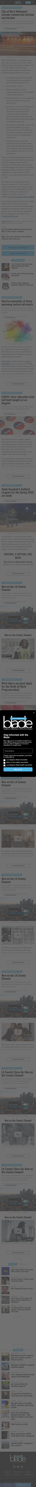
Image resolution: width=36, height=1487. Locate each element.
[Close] (34, 713)
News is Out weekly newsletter (17, 762)
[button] (18, 760)
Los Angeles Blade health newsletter (19, 765)
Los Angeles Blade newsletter (17, 760)
